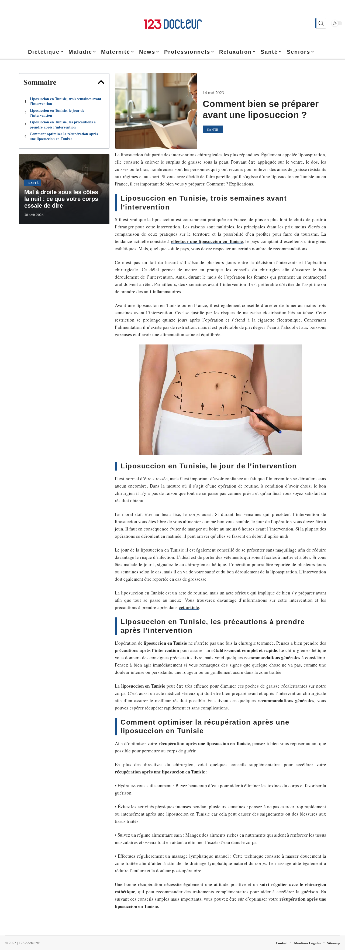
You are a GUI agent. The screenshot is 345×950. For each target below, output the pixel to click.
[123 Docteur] (172, 23)
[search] (320, 23)
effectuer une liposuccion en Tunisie (207, 241)
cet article (189, 607)
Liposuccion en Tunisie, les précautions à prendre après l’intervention (63, 124)
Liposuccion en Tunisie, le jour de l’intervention (57, 113)
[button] (101, 82)
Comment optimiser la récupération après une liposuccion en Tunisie (64, 136)
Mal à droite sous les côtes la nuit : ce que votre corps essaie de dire (61, 199)
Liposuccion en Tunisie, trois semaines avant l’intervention (65, 101)
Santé (34, 183)
